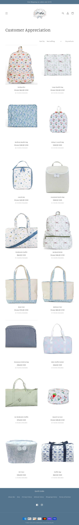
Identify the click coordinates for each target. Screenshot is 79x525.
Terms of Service (65, 497)
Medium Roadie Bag (21, 142)
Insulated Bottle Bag (57, 197)
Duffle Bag (57, 472)
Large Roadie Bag (57, 87)
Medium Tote (57, 307)
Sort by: (42, 41)
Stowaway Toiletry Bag (21, 362)
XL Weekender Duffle (21, 417)
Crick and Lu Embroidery (36, 522)
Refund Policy (39, 497)
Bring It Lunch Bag (57, 142)
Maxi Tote (21, 307)
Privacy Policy (27, 497)
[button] (6, 13)
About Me (11, 497)
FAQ (18, 497)
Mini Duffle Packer (57, 362)
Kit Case (21, 472)
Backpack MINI (58, 252)
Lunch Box (21, 197)
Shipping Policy (51, 497)
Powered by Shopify (48, 522)
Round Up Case (58, 417)
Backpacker (21, 87)
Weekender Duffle (21, 252)
